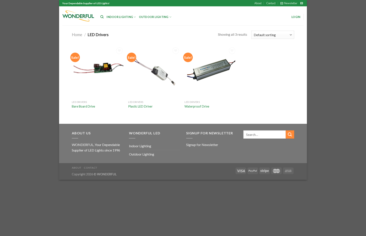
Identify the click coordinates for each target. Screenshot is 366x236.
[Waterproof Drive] (210, 72)
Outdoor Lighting (154, 17)
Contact (271, 3)
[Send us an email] (301, 3)
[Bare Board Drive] (98, 72)
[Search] (102, 17)
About (258, 3)
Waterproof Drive (196, 106)
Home (77, 34)
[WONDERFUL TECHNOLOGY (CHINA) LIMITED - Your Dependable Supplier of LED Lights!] (78, 16)
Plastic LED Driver (140, 106)
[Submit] (290, 134)
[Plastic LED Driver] (154, 72)
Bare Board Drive (83, 106)
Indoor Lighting (120, 17)
